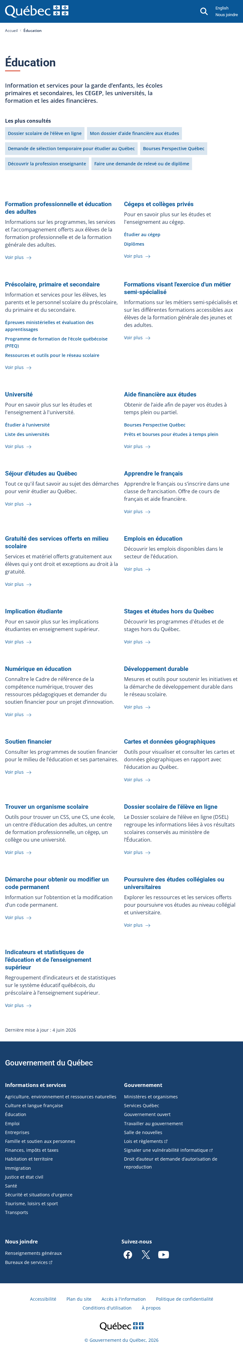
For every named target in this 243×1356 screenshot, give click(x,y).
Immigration (18, 1168)
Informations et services (35, 1085)
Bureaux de (26, 1262)
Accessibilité (43, 1299)
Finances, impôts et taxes (32, 1150)
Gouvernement (143, 1085)
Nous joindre (226, 14)
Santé (11, 1186)
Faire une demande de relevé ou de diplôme (141, 164)
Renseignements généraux (33, 1253)
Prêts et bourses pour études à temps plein (171, 434)
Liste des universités (27, 434)
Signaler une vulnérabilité (166, 1150)
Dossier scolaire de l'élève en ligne (45, 133)
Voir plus (15, 257)
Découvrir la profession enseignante (47, 164)
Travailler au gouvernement (153, 1123)
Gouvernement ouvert (147, 1114)
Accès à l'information (124, 1299)
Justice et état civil (24, 1177)
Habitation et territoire (29, 1159)
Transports (16, 1212)
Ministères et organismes (151, 1097)
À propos (151, 1308)
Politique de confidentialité (184, 1299)
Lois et (143, 1141)
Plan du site (78, 1299)
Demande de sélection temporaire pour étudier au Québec (71, 148)
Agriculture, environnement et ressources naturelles (60, 1097)
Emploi (12, 1123)
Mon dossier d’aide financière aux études (134, 133)
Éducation (15, 1114)
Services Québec (141, 1105)
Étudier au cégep (142, 234)
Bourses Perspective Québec (173, 148)
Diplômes (134, 244)
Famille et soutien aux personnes (40, 1141)
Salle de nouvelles (143, 1132)
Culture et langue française (34, 1105)
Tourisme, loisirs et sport (31, 1203)
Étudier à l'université (27, 425)
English (221, 8)
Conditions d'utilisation (107, 1308)
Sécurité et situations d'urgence (38, 1195)
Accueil (11, 30)
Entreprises (17, 1132)
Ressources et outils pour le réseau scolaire (52, 355)
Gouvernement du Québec (49, 1063)
